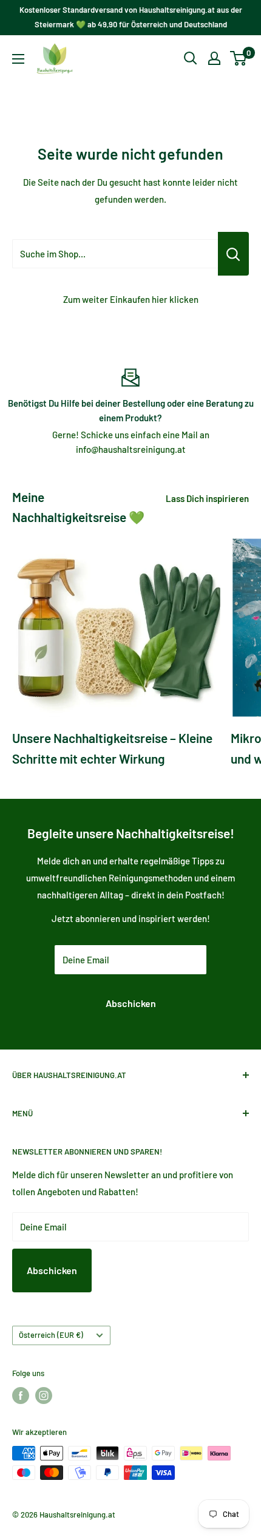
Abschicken (131, 1003)
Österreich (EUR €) (51, 1335)
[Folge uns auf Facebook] (20, 1395)
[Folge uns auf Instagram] (43, 1395)
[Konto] (214, 58)
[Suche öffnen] (190, 58)
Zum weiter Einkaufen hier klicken (130, 299)
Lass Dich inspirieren (207, 498)
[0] (238, 58)
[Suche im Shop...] (233, 254)
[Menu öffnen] (18, 59)
